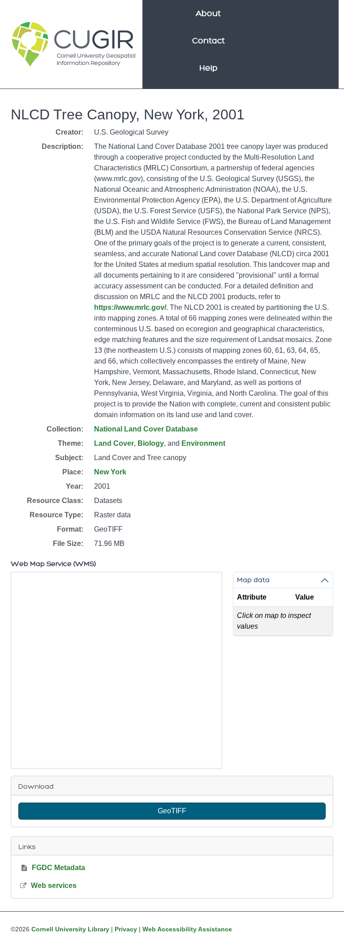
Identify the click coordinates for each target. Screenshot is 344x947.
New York (110, 472)
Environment (203, 443)
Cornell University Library (70, 929)
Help (208, 67)
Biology (151, 443)
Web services (54, 885)
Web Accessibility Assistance (187, 929)
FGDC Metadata (58, 867)
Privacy (126, 929)
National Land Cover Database (146, 429)
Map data (253, 579)
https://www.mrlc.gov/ (130, 307)
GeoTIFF (172, 811)
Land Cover (114, 443)
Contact (208, 40)
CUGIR (73, 44)
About (208, 13)
